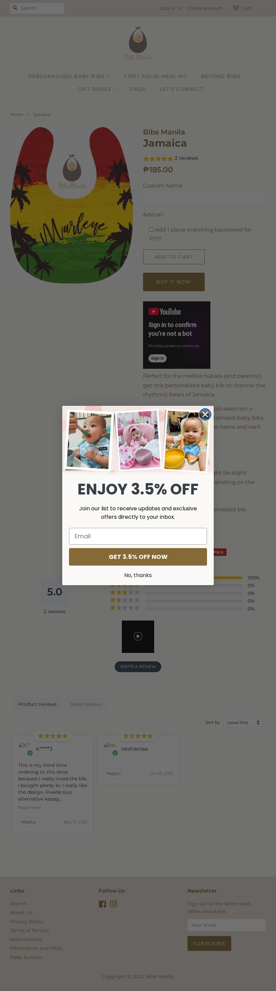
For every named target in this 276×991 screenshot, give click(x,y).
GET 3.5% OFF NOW (138, 556)
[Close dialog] (205, 414)
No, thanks (138, 575)
